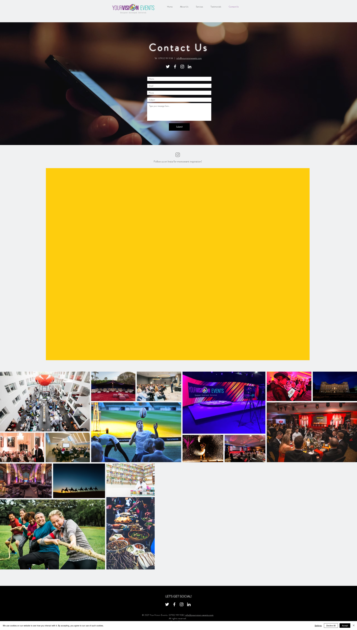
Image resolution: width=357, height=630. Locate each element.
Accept (345, 625)
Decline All (331, 625)
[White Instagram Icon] (182, 66)
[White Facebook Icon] (175, 66)
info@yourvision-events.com (189, 58)
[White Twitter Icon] (167, 66)
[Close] (353, 625)
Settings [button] (318, 625)
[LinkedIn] (189, 66)
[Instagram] (178, 155)
